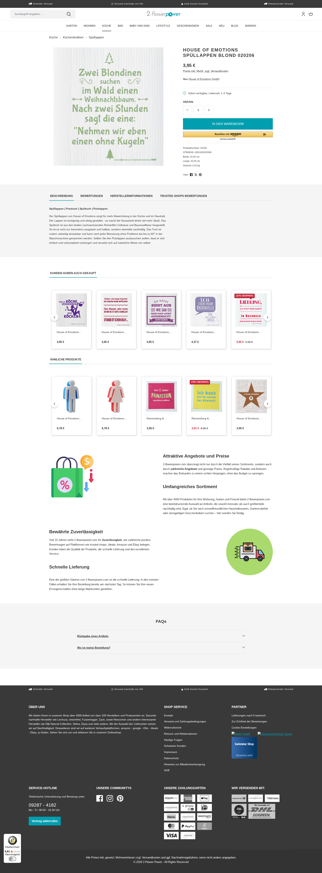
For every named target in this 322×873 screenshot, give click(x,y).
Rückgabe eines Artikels (96, 636)
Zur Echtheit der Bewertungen (249, 721)
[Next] (267, 317)
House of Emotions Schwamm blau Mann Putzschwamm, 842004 (69, 418)
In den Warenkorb (228, 124)
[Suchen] (68, 14)
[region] (108, 106)
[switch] (12, 859)
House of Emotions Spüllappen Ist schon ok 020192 (116, 332)
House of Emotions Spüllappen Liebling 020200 (249, 332)
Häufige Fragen (173, 739)
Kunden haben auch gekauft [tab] (73, 273)
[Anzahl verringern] (187, 110)
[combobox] (36, 14)
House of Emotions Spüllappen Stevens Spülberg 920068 (251, 418)
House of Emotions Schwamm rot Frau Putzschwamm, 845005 (114, 418)
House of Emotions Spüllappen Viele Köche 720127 (71, 332)
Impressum (170, 751)
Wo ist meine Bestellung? (97, 647)
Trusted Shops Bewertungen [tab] (184, 195)
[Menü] (19, 836)
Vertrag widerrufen (46, 821)
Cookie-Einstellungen (244, 727)
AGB (166, 770)
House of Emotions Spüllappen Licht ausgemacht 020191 (161, 332)
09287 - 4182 (42, 805)
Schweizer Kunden (175, 745)
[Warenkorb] (311, 14)
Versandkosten (151, 857)
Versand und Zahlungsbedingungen (185, 721)
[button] (228, 135)
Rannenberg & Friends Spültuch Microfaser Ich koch (206, 418)
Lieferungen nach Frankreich (249, 715)
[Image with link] (104, 476)
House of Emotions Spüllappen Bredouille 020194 (204, 332)
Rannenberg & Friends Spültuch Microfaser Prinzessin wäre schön (161, 418)
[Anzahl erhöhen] (209, 110)
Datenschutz (171, 758)
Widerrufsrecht (172, 727)
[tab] (61, 196)
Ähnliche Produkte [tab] (66, 359)
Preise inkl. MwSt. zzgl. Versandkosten (205, 71)
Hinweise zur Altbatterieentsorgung (184, 764)
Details (119, 323)
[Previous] (54, 317)
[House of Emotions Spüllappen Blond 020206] (108, 106)
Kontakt (168, 715)
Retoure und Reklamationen (180, 733)
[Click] (164, 14)
